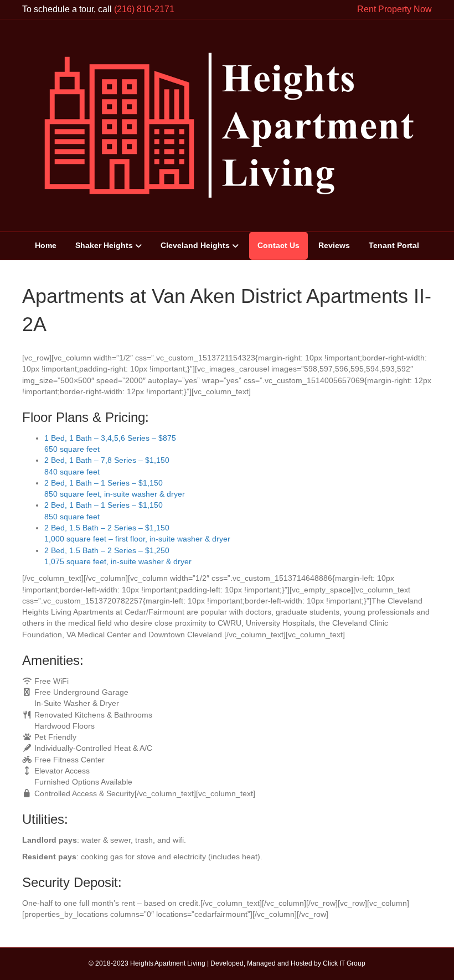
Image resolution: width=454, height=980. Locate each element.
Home (45, 245)
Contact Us (278, 245)
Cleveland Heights (195, 245)
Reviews (334, 245)
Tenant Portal (394, 245)
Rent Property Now (394, 9)
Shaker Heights (104, 245)
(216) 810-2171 (144, 9)
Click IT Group (344, 963)
